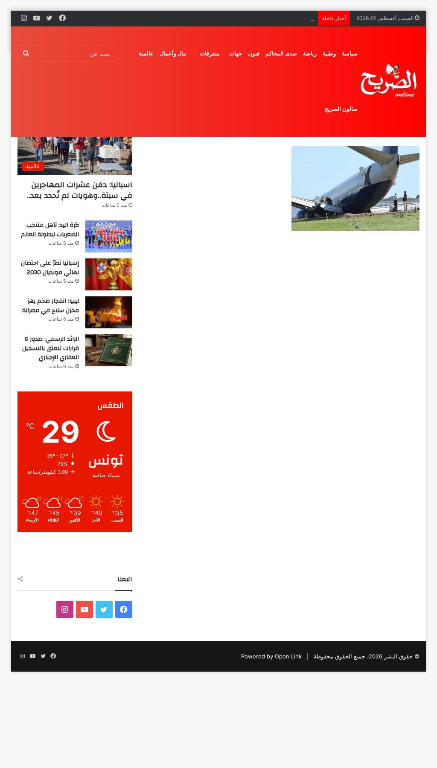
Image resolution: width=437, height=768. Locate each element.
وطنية (329, 53)
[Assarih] (390, 81)
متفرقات (210, 53)
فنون (253, 53)
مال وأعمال (173, 53)
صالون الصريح (341, 109)
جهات (235, 53)
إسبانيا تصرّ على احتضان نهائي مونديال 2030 (261, 17)
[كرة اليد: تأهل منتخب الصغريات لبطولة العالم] (108, 236)
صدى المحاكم (281, 53)
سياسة (350, 53)
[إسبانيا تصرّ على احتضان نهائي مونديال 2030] (108, 274)
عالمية (146, 53)
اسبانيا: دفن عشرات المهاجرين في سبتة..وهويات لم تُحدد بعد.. (79, 190)
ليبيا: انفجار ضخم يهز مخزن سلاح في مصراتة (50, 306)
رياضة (310, 53)
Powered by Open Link (271, 656)
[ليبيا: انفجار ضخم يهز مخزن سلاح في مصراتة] (108, 312)
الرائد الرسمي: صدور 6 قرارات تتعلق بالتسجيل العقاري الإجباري (50, 348)
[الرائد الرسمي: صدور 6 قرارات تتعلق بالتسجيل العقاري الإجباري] (108, 350)
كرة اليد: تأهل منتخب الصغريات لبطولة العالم (50, 230)
